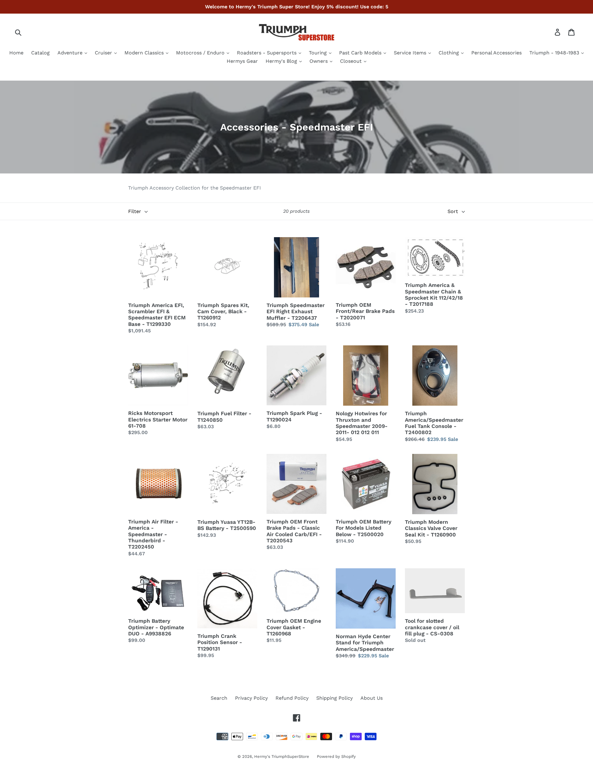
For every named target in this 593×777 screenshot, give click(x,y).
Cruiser (104, 53)
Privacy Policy (251, 698)
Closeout (351, 61)
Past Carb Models (361, 53)
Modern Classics (144, 53)
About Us (371, 698)
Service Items (411, 53)
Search (219, 698)
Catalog (40, 53)
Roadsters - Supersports (267, 53)
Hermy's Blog (282, 61)
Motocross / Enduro (201, 53)
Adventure (70, 53)
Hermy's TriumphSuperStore (281, 756)
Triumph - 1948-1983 (555, 53)
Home (16, 53)
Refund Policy (292, 698)
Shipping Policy (334, 698)
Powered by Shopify (336, 756)
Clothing (450, 53)
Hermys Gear (242, 61)
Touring (318, 53)
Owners (319, 61)
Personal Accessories (496, 53)
